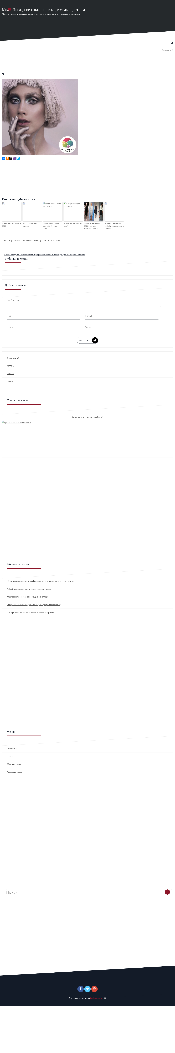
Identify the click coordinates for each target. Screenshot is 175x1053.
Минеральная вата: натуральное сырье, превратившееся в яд (34, 604)
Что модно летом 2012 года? (73, 224)
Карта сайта (12, 748)
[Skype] (18, 158)
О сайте (10, 756)
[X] (10, 158)
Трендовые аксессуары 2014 (11, 224)
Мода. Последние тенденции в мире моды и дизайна (43, 9)
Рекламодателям (14, 772)
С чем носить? (13, 358)
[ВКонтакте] (3, 158)
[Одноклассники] (7, 158)
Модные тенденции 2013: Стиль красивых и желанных (114, 226)
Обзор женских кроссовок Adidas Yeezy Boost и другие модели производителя (41, 581)
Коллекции (11, 366)
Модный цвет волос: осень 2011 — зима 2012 (51, 226)
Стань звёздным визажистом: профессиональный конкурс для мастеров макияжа (44, 254)
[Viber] (14, 158)
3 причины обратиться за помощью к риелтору (27, 597)
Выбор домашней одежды (30, 224)
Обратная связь (14, 764)
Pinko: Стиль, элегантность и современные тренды (29, 589)
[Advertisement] (23, 178)
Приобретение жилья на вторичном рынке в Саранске (30, 612)
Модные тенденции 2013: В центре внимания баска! (92, 226)
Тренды (10, 381)
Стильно (10, 373)
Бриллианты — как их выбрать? (87, 417)
